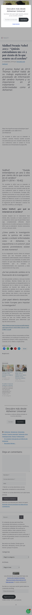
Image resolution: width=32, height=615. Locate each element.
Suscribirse (24, 19)
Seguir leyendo (16, 24)
